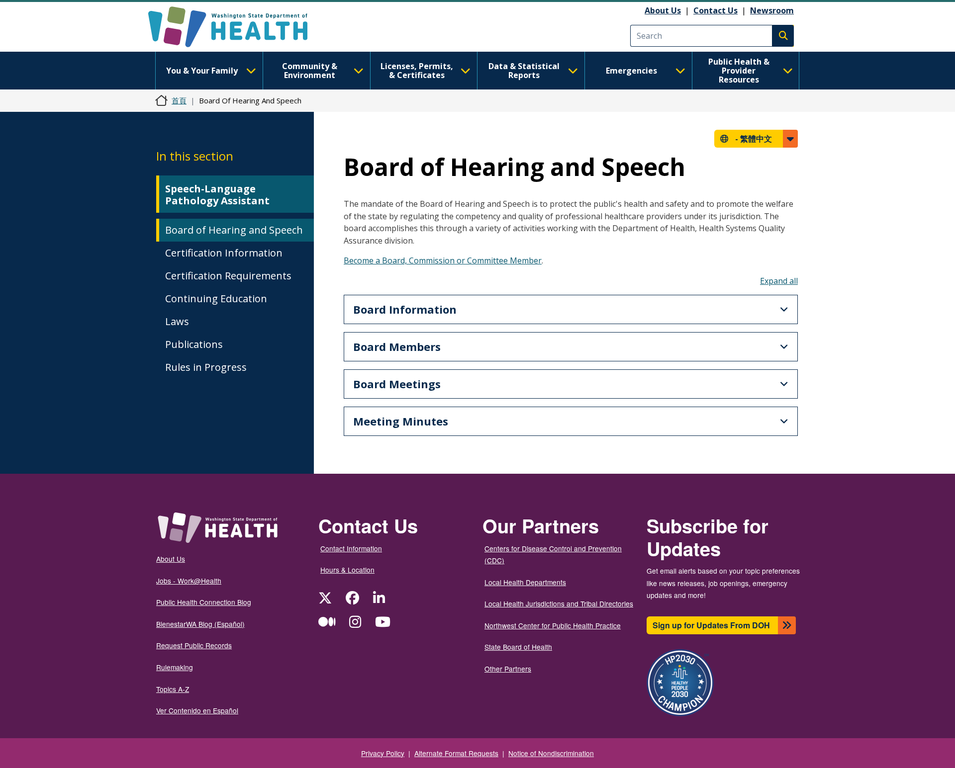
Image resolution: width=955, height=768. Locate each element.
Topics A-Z (172, 689)
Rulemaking (174, 667)
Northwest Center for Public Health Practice (552, 625)
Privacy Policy (382, 753)
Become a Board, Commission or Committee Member (443, 260)
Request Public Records (194, 645)
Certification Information (224, 252)
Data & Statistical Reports (524, 71)
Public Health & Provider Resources (738, 70)
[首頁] (236, 27)
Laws (177, 321)
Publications (194, 344)
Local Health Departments (525, 582)
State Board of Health (518, 647)
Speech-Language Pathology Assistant (217, 194)
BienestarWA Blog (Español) (200, 624)
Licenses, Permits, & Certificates (417, 71)
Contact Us (715, 10)
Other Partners (507, 669)
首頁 (179, 100)
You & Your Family (202, 70)
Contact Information (351, 548)
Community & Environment (309, 71)
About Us (663, 10)
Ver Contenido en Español (197, 710)
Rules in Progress (206, 367)
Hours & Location (347, 570)
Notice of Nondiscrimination (551, 753)
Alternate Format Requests (456, 753)
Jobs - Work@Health (188, 581)
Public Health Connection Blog (203, 602)
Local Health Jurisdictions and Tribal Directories (558, 603)
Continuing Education (216, 298)
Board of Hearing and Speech (234, 230)
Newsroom (772, 10)
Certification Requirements (228, 275)
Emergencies (631, 70)
